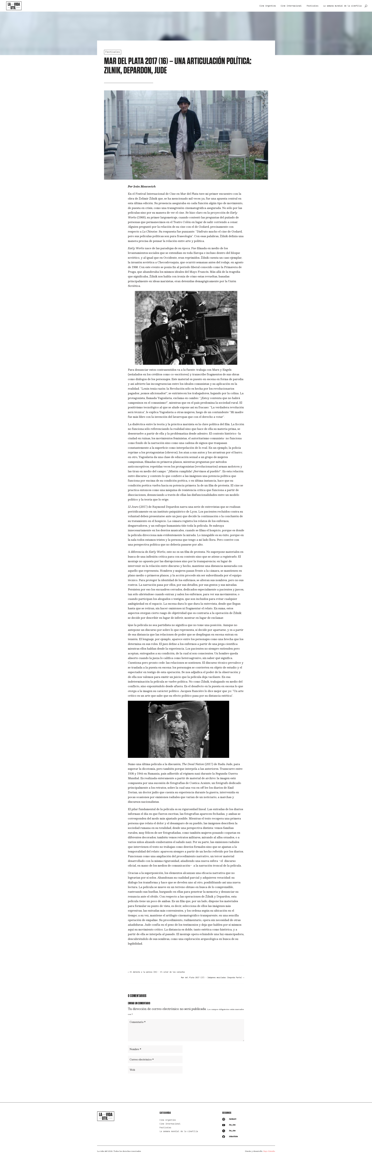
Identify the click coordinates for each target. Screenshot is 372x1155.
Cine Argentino (268, 6)
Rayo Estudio (269, 1151)
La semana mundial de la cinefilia (342, 6)
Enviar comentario (229, 1079)
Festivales (312, 6)
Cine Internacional (291, 6)
